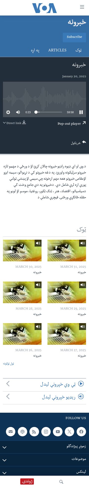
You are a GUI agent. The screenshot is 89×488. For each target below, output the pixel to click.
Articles (57, 50)
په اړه (35, 50)
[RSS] (34, 431)
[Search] (61, 482)
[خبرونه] (66, 250)
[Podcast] (22, 431)
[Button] (78, 144)
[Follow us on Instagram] (46, 431)
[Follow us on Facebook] (81, 431)
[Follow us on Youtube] (57, 431)
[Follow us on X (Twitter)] (69, 431)
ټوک (78, 50)
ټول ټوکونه (8, 364)
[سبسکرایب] (10, 431)
